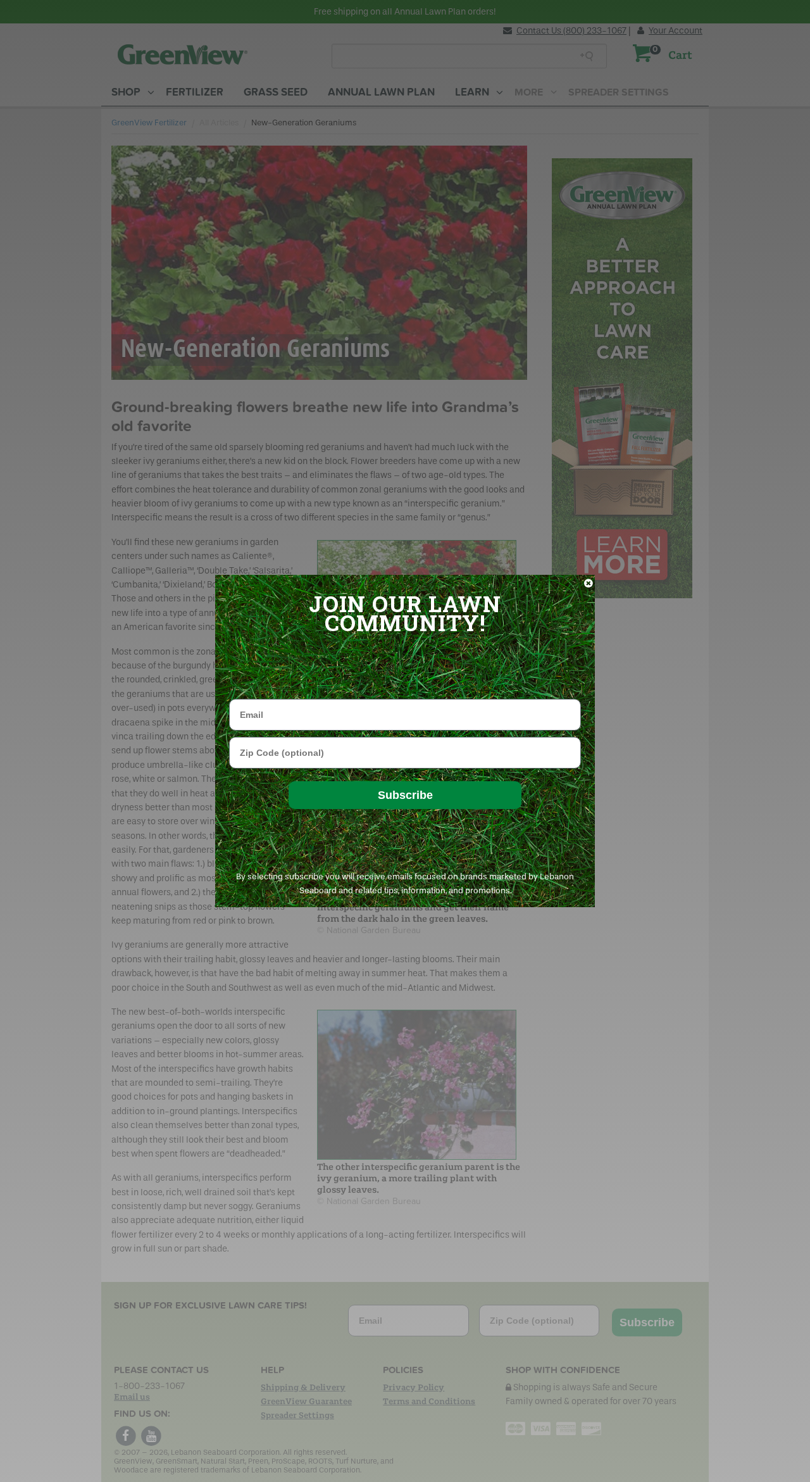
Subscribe (405, 795)
